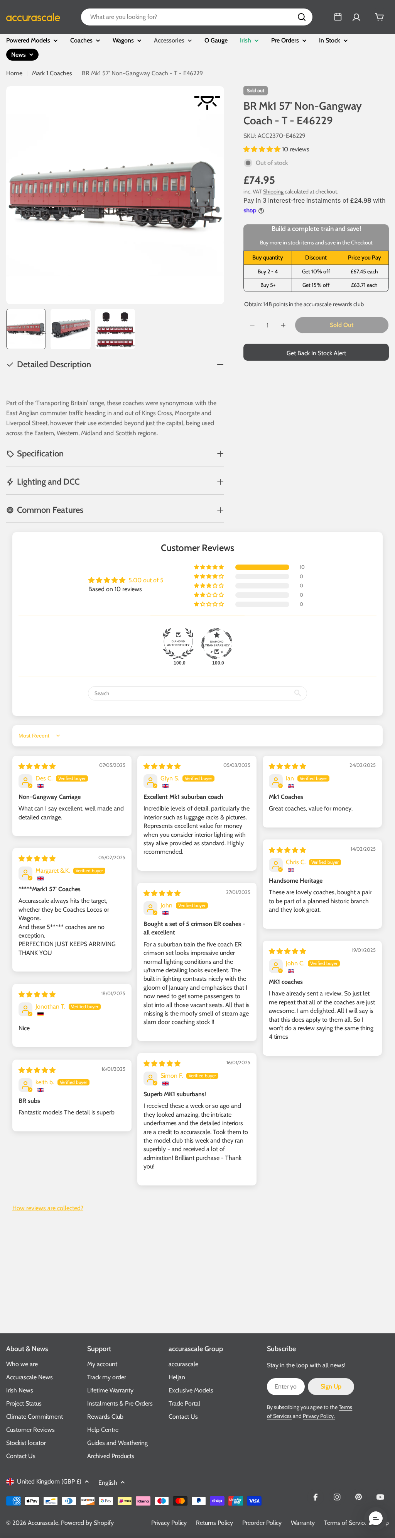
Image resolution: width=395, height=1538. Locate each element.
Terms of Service (345, 1522)
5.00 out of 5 (146, 580)
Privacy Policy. (319, 1416)
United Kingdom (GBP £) (49, 1481)
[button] (262, 149)
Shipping (273, 191)
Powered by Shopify (87, 1522)
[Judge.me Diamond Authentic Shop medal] (178, 643)
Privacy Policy (169, 1522)
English (107, 1482)
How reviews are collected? (47, 1208)
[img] (37, 766)
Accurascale (43, 1522)
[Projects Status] (338, 17)
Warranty (303, 1522)
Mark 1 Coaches (52, 73)
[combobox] (196, 16)
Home (14, 73)
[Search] (301, 17)
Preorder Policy (262, 1522)
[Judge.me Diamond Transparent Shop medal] (216, 643)
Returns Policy (214, 1522)
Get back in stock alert (316, 353)
